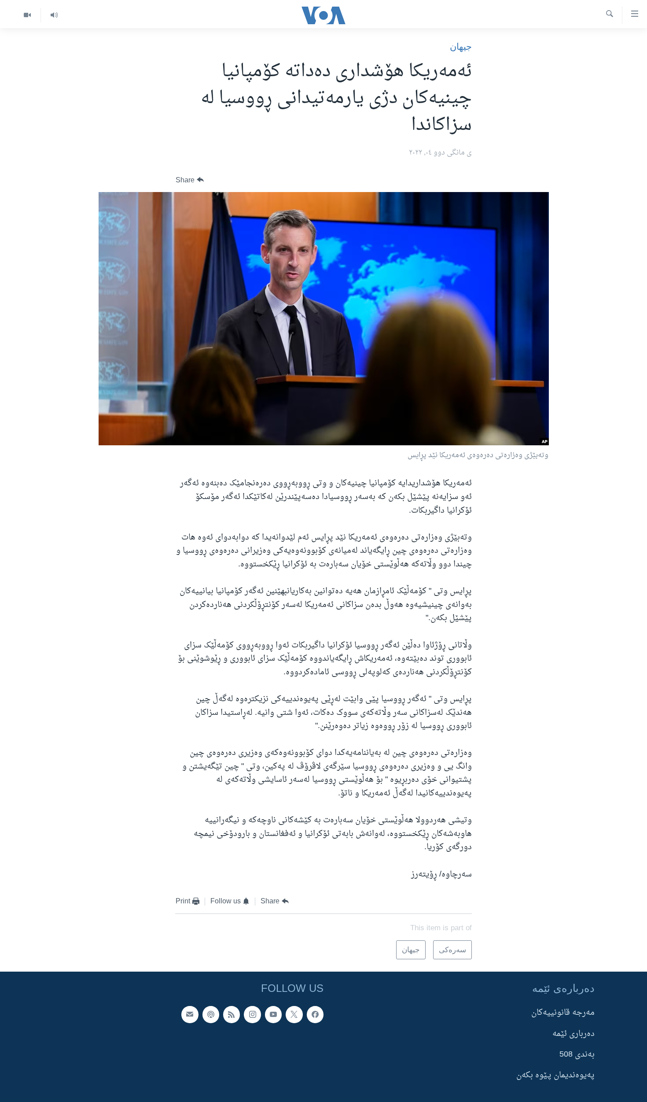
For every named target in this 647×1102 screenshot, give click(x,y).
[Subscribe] (189, 1014)
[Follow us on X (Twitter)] (294, 1014)
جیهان (461, 46)
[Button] (190, 180)
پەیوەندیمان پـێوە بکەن (555, 1076)
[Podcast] (210, 1014)
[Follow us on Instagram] (252, 1014)
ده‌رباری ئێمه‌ (573, 1034)
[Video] (27, 15)
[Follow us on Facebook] (315, 1014)
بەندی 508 (577, 1054)
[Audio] (53, 15)
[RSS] (231, 1014)
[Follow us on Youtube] (273, 1014)
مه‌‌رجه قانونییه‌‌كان (563, 1013)
